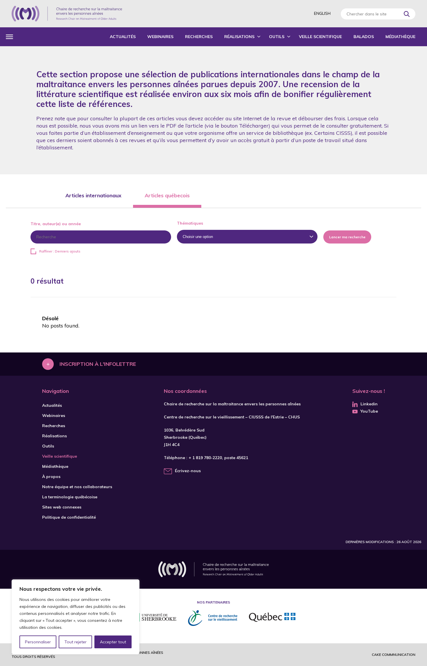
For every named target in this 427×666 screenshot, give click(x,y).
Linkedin (369, 404)
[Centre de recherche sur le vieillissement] (212, 618)
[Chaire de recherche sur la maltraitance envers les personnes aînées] (67, 14)
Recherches (199, 36)
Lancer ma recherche (347, 237)
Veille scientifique (320, 36)
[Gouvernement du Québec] (272, 618)
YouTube (369, 411)
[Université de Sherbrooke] (154, 618)
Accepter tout (113, 641)
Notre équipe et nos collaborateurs (77, 486)
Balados (364, 36)
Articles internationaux (93, 195)
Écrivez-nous (188, 470)
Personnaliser (38, 641)
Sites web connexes (61, 507)
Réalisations (239, 36)
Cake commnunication (393, 654)
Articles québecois (167, 195)
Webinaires (160, 36)
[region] (75, 616)
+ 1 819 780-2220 (205, 457)
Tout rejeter (75, 641)
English (322, 13)
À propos (51, 476)
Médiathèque (400, 36)
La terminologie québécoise (69, 497)
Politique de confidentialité (69, 517)
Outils (276, 36)
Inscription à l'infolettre (98, 364)
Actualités (123, 36)
